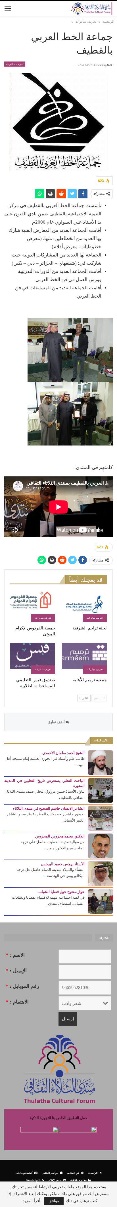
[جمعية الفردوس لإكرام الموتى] (32, 606)
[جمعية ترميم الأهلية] (84, 658)
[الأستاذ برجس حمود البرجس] (100, 873)
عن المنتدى (73, 1172)
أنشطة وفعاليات (24, 1172)
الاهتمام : (17, 1002)
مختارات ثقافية (78, 1179)
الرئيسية (93, 1172)
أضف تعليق (57, 722)
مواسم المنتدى (50, 1172)
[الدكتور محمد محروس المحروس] (100, 845)
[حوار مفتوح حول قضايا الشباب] (100, 901)
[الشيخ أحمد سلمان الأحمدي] (100, 762)
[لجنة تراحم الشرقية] (84, 606)
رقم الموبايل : (22, 986)
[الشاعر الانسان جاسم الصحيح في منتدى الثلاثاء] (100, 818)
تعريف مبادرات (15, 63)
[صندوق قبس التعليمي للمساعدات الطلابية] (32, 658)
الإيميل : (16, 970)
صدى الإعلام (55, 1179)
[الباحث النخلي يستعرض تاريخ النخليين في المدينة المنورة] (100, 790)
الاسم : (15, 955)
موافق (54, 1201)
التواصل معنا (33, 1179)
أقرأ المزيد (31, 1201)
